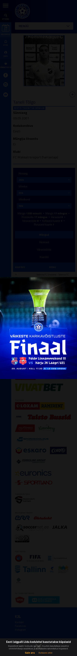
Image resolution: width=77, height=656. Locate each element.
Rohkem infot (45, 653)
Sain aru (30, 653)
